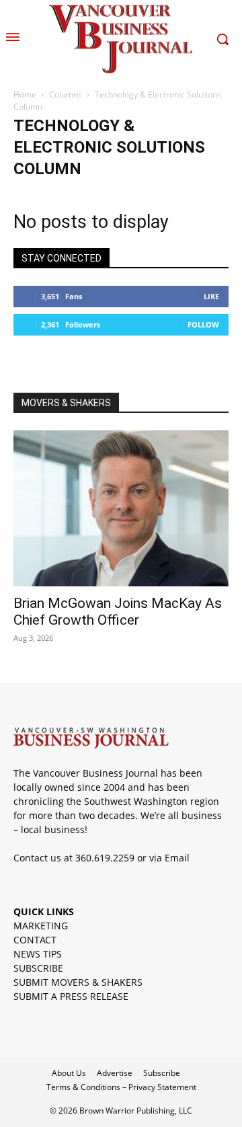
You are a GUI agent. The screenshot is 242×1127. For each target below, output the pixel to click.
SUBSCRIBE (38, 968)
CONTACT (34, 939)
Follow (203, 324)
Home (24, 94)
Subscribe (161, 1073)
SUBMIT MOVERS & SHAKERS (78, 982)
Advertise (114, 1073)
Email (177, 857)
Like (211, 296)
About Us (69, 1073)
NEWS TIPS (37, 953)
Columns (65, 94)
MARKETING (40, 925)
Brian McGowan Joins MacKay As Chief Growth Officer (117, 611)
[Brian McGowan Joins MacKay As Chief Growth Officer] (121, 508)
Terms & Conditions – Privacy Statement (121, 1087)
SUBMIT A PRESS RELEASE (70, 996)
